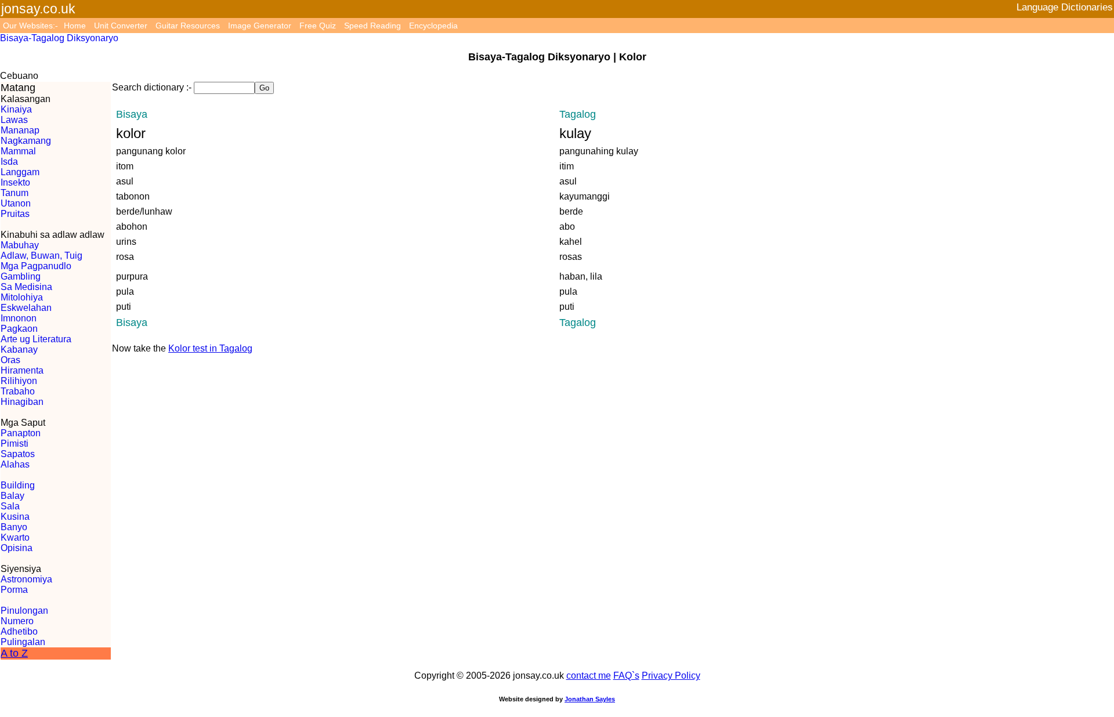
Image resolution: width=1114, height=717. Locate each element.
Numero (17, 621)
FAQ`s (626, 675)
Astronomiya (26, 579)
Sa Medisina (26, 287)
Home (75, 25)
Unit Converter (120, 25)
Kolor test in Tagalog (210, 348)
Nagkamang (26, 141)
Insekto (15, 182)
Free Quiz (317, 25)
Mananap (20, 130)
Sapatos (18, 454)
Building (18, 485)
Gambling (21, 276)
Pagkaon (19, 329)
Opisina (16, 548)
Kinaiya (16, 109)
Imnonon (19, 318)
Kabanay (19, 349)
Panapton (21, 433)
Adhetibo (19, 631)
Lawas (14, 120)
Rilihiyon (19, 381)
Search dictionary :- (151, 87)
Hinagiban (22, 402)
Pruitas (15, 214)
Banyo (14, 527)
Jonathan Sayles (590, 699)
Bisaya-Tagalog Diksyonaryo (59, 38)
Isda (9, 161)
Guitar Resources (187, 25)
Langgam (20, 172)
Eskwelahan (26, 308)
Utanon (16, 203)
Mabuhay (20, 245)
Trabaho (18, 391)
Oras (10, 360)
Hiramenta (22, 370)
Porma (14, 590)
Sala (10, 506)
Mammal (18, 151)
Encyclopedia (433, 25)
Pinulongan (24, 610)
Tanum (14, 193)
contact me (588, 675)
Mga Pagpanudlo (36, 266)
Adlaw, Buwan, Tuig (41, 255)
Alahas (15, 464)
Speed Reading (372, 25)
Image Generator (259, 25)
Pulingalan (23, 642)
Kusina (15, 517)
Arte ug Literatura (36, 339)
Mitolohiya (22, 297)
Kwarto (15, 537)
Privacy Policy (671, 675)
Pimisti (14, 443)
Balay (12, 496)
